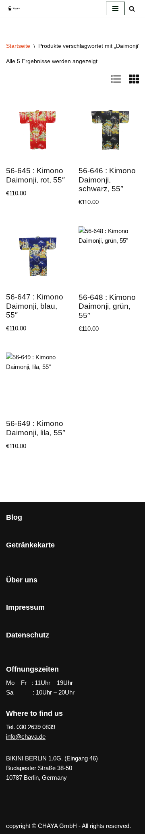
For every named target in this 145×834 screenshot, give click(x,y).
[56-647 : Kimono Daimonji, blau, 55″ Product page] (36, 256)
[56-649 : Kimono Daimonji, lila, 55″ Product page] (36, 382)
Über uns (21, 580)
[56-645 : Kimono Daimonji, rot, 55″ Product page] (36, 130)
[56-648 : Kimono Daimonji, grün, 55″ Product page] (109, 256)
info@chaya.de (26, 736)
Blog (14, 517)
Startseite (18, 46)
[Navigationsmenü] (115, 8)
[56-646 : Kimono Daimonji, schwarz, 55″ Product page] (109, 130)
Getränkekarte (30, 545)
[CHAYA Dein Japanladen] (14, 8)
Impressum (25, 607)
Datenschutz (27, 635)
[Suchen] (132, 9)
